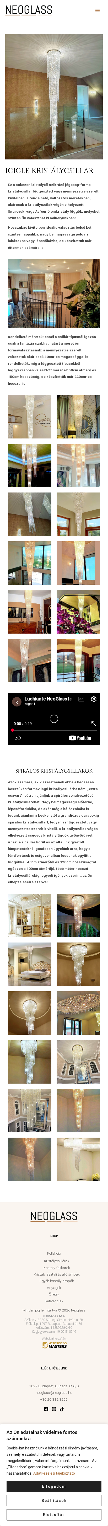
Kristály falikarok (57, 1268)
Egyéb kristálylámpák (57, 1281)
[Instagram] (54, 1409)
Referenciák (54, 1301)
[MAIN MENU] (97, 10)
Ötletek (54, 1294)
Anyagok (54, 1288)
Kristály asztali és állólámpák (57, 1274)
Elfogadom (54, 1486)
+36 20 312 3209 (54, 1399)
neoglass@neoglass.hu (54, 1392)
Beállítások (54, 1500)
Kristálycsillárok (56, 1261)
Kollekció (54, 1253)
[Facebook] (46, 1409)
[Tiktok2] (62, 1409)
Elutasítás (54, 1515)
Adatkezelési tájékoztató (54, 1473)
